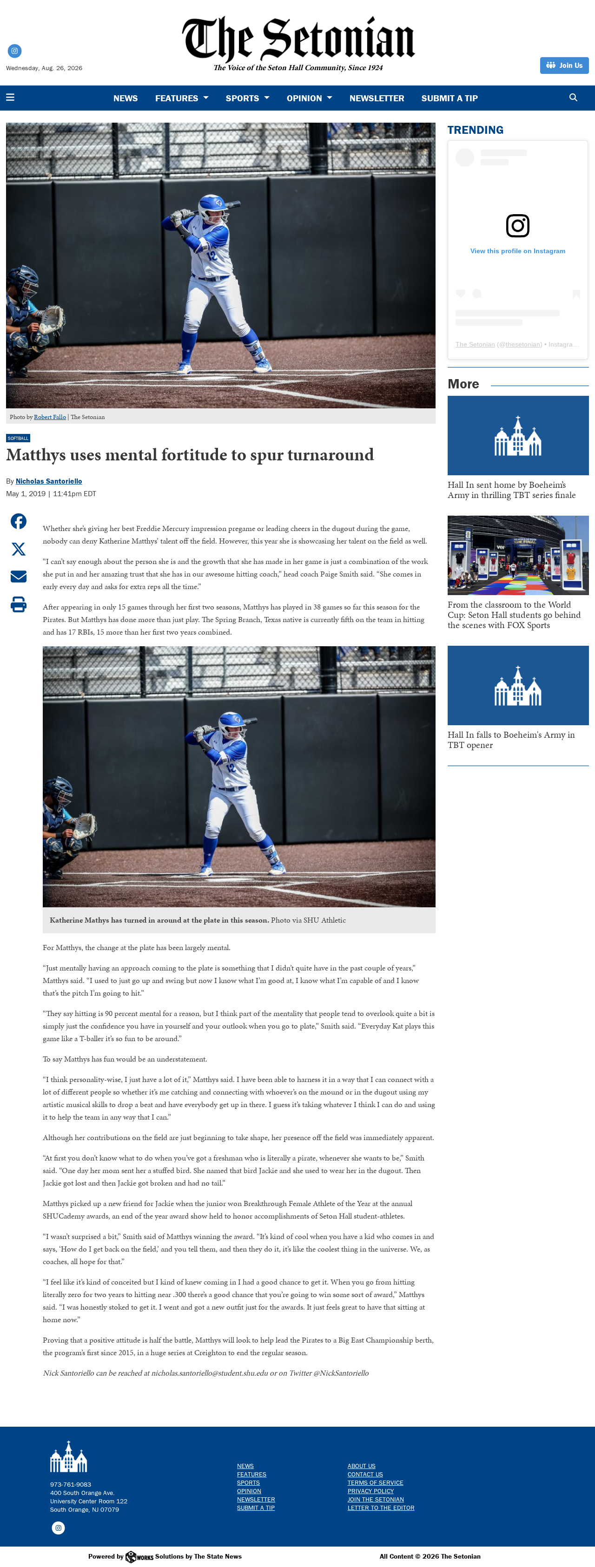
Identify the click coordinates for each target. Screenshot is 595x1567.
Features (251, 1474)
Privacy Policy (371, 1491)
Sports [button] (244, 98)
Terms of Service (375, 1482)
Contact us (365, 1474)
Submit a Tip (450, 98)
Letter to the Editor (381, 1507)
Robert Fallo (50, 417)
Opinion (249, 1491)
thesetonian (523, 344)
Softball (18, 438)
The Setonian (475, 344)
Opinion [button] (305, 98)
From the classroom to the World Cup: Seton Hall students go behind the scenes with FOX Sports (514, 614)
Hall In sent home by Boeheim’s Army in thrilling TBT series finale (512, 489)
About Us (362, 1466)
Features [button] (178, 98)
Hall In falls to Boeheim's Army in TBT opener (511, 739)
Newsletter (377, 98)
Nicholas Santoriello (49, 480)
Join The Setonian (376, 1499)
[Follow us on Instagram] (58, 1527)
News (125, 98)
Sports (248, 1482)
